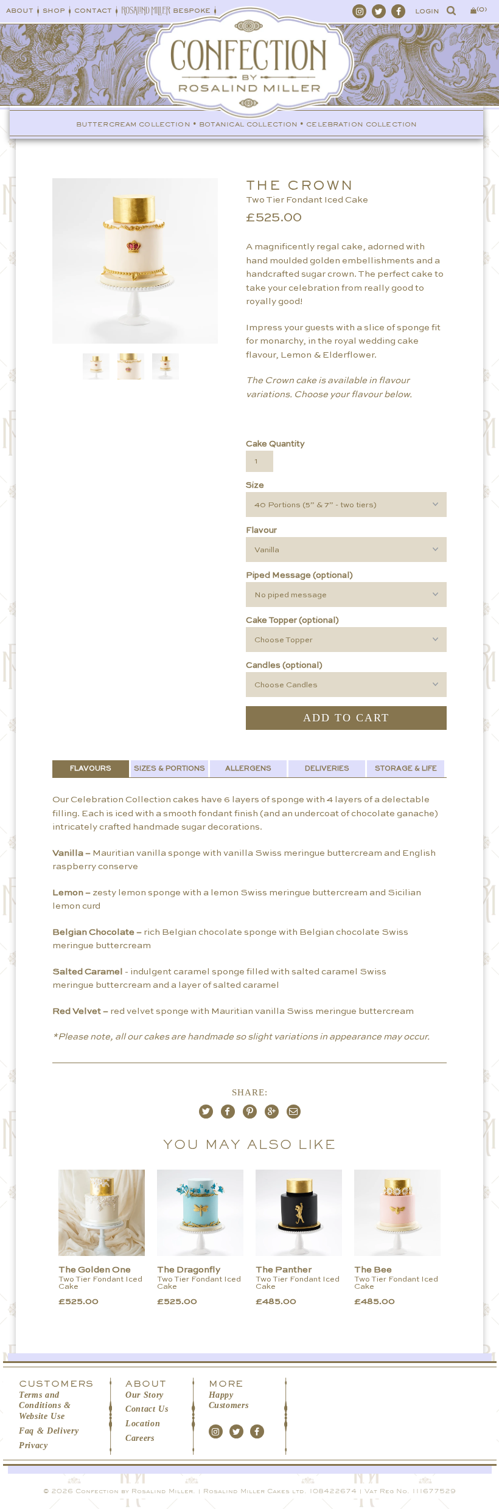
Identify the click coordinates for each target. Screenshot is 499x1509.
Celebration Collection (361, 124)
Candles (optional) (284, 665)
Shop (54, 11)
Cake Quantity (275, 444)
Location (142, 1423)
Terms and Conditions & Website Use (45, 1405)
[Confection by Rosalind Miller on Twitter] (379, 11)
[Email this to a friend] (294, 1112)
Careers (140, 1438)
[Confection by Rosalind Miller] (250, 84)
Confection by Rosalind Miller (134, 1491)
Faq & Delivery (49, 1430)
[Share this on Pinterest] (250, 1112)
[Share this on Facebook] (228, 1112)
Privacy (33, 1445)
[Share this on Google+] (272, 1112)
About (19, 11)
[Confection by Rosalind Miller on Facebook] (398, 11)
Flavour (261, 530)
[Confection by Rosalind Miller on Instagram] (359, 11)
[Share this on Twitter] (206, 1112)
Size (255, 485)
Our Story (144, 1395)
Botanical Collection (248, 124)
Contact (93, 11)
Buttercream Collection (133, 124)
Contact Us (147, 1409)
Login (427, 11)
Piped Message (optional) (299, 575)
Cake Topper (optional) (292, 620)
